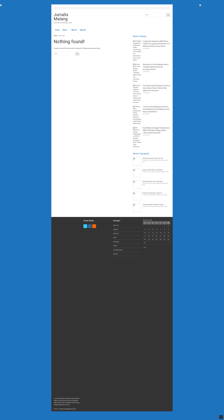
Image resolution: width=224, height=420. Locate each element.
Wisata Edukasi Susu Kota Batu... (153, 181)
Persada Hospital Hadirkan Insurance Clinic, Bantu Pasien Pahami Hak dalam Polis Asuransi (156, 88)
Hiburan (83, 30)
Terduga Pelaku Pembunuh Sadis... (154, 204)
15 (164, 233)
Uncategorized (117, 250)
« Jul (144, 247)
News (65, 30)
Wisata (74, 30)
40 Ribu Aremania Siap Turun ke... (153, 158)
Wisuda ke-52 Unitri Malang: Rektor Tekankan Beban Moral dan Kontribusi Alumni (156, 67)
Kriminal (115, 233)
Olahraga (116, 242)
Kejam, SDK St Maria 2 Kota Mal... (153, 170)
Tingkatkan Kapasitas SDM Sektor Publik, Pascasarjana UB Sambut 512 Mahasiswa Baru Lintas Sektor (156, 43)
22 (164, 236)
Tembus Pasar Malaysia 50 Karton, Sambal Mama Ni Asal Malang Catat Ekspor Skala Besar (156, 109)
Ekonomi (116, 225)
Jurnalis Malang (61, 16)
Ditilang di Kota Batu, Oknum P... (153, 193)
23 (168, 236)
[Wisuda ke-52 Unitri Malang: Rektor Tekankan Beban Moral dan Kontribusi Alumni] (137, 72)
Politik (115, 246)
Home (57, 30)
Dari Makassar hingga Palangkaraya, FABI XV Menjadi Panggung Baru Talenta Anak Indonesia (156, 130)
